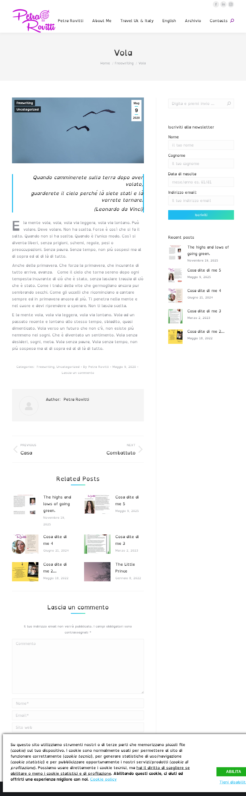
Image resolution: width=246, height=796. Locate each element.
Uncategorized (28, 109)
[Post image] (25, 504)
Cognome (176, 155)
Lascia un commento (78, 373)
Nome (173, 137)
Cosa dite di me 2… (55, 567)
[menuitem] (70, 20)
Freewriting (25, 102)
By (96, 367)
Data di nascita (182, 174)
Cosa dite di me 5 (127, 500)
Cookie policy (103, 779)
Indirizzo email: (182, 192)
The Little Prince (125, 567)
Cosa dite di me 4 (55, 540)
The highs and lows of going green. (57, 504)
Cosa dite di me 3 (127, 540)
